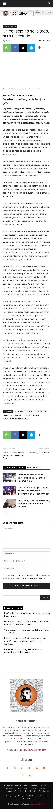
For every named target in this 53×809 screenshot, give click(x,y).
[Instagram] (15, 768)
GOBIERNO (8, 415)
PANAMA (27, 415)
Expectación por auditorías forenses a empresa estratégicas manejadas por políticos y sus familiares (25, 641)
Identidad (7, 481)
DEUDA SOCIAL (43, 412)
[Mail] (29, 768)
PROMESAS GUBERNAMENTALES (15, 418)
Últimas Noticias (30, 791)
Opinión (6, 26)
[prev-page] (4, 513)
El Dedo (42, 788)
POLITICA (36, 415)
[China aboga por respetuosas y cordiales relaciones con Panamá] (9, 503)
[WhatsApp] (7, 48)
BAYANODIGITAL (20, 412)
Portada (13, 26)
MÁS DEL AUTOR (34, 468)
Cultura (18, 788)
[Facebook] (15, 48)
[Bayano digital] (26, 13)
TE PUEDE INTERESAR (14, 468)
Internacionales (21, 785)
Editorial (33, 788)
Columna (43, 785)
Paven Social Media (37, 804)
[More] (39, 48)
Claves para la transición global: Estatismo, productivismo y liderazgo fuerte (23, 650)
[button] (4, 3)
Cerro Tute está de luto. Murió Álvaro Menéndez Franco (13, 455)
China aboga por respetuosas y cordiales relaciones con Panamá (34, 503)
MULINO (18, 415)
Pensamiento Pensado (13, 791)
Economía (33, 785)
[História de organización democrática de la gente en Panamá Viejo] (9, 477)
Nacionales (7, 507)
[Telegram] (31, 48)
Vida (25, 788)
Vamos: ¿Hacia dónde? (39, 452)
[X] (23, 48)
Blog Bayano (44, 791)
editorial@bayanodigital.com (33, 750)
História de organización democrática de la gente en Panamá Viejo (32, 477)
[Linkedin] (22, 768)
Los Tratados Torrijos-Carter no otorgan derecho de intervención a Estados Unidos (33, 490)
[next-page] (8, 513)
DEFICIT (32, 412)
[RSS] (37, 768)
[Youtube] (30, 775)
